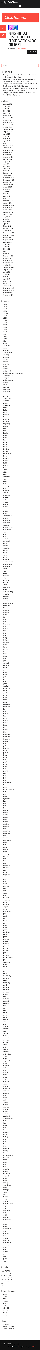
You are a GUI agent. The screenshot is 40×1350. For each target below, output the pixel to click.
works (5, 1247)
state (5, 1095)
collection (6, 523)
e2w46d (6, 1308)
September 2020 (8, 267)
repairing (6, 987)
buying (5, 465)
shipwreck (6, 1061)
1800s (5, 306)
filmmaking (7, 624)
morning (6, 854)
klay (4, 780)
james (5, 750)
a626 (5, 343)
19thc (5, 336)
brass (5, 447)
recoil (5, 980)
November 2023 (8, 180)
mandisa (6, 812)
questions (6, 962)
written (5, 1252)
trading (5, 1150)
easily (5, 571)
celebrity (6, 486)
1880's (5, 313)
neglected (6, 874)
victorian (6, 1196)
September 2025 (8, 129)
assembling (7, 391)
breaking (6, 449)
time (4, 1139)
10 (2, 1277)
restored (6, 1001)
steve (5, 1098)
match (5, 835)
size (4, 1068)
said (4, 1022)
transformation (8, 1155)
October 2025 (7, 127)
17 (2, 1279)
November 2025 (8, 125)
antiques (6, 378)
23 (11, 1279)
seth (4, 1047)
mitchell (5, 849)
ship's (5, 1058)
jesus (5, 755)
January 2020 (7, 286)
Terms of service (8, 1329)
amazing (6, 355)
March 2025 (7, 143)
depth (5, 557)
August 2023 (7, 187)
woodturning (7, 1242)
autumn (5, 403)
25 (3, 1281)
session (5, 1042)
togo (4, 1144)
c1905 (5, 472)
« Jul (2, 1285)
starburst (6, 1091)
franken (5, 649)
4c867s (5, 1301)
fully (4, 658)
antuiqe (5, 382)
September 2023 (8, 184)
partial (5, 920)
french (5, 654)
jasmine (6, 753)
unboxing (6, 1169)
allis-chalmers (8, 352)
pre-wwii (6, 950)
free (4, 651)
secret (5, 1035)
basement (6, 414)
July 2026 (6, 106)
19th (4, 334)
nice (4, 881)
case (5, 479)
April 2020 (6, 279)
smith (5, 1075)
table (5, 1121)
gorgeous (6, 688)
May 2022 (6, 221)
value (5, 1187)
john (4, 759)
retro (4, 1006)
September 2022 (8, 212)
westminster (7, 1229)
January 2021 (7, 258)
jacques (6, 748)
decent (5, 550)
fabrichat (6, 610)
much (5, 858)
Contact (5, 1324)
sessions (6, 1045)
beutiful (5, 433)
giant (5, 672)
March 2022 (7, 226)
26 (5, 1281)
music (5, 861)
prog (4, 960)
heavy (5, 700)
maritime (6, 824)
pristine (5, 953)
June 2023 (6, 191)
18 (3, 1279)
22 (9, 1279)
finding (5, 628)
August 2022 (7, 214)
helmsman (6, 704)
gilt (4, 679)
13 (6, 1277)
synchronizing (8, 1118)
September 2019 (8, 295)
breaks (5, 451)
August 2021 (7, 242)
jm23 (5, 757)
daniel (5, 543)
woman (5, 1238)
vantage (6, 1190)
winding (6, 1233)
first (4, 633)
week (5, 1222)
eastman (6, 575)
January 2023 (7, 203)
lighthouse (6, 799)
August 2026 (7, 104)
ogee (5, 893)
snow (5, 1077)
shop (5, 1063)
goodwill (6, 686)
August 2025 (7, 132)
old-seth (6, 897)
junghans (6, 762)
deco (5, 552)
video (5, 1199)
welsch (5, 1224)
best (4, 431)
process (6, 955)
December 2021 (8, 233)
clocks (5, 511)
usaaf (5, 1178)
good (5, 684)
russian (5, 1019)
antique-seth (7, 371)
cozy (4, 536)
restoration (6, 999)
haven (5, 697)
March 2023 (7, 198)
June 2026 (6, 109)
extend (5, 598)
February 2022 (8, 228)
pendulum (6, 932)
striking (5, 1104)
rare (4, 969)
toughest (6, 1148)
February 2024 (8, 173)
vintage (5, 1201)
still (4, 1100)
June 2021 (6, 247)
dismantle (6, 566)
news (5, 879)
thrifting (5, 1137)
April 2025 (6, 141)
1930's (5, 325)
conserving (7, 529)
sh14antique (7, 1054)
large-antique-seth (9, 789)
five (4, 635)
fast (4, 619)
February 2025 (8, 145)
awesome (6, 405)
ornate (5, 909)
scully (5, 1031)
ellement (6, 580)
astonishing (7, 394)
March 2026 (7, 115)
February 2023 (8, 201)
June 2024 (6, 164)
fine (4, 631)
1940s (5, 327)
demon (5, 555)
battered (6, 419)
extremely (6, 605)
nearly (5, 872)
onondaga (6, 900)
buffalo (5, 460)
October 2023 (7, 182)
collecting (6, 520)
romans (5, 1015)
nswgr (5, 888)
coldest (5, 518)
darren (5, 546)
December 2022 (8, 205)
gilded (5, 677)
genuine (6, 665)
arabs (5, 385)
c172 (5, 470)
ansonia (6, 364)
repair (5, 985)
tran (4, 1153)
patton (5, 927)
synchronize (7, 1116)
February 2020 (8, 283)
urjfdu (5, 1315)
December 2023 (8, 178)
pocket (5, 948)
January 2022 (7, 230)
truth (4, 1164)
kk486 (5, 773)
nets (4, 877)
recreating (6, 983)
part (4, 918)
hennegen (6, 707)
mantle (5, 817)
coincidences (7, 516)
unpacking (6, 1173)
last (4, 792)
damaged (6, 541)
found (5, 644)
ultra (4, 1167)
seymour (6, 1052)
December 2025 (8, 122)
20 (6, 1279)
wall (4, 1213)
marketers (6, 831)
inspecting (6, 739)
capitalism (6, 477)
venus (5, 1192)
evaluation (6, 587)
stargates (6, 1093)
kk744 (5, 776)
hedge (5, 702)
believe (5, 426)
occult (5, 891)
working (6, 1245)
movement (6, 856)
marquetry (6, 833)
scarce (5, 1026)
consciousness (8, 527)
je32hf (5, 1312)
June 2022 (6, 219)
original (5, 907)
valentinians (7, 1185)
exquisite (6, 596)
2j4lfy (5, 1306)
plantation (6, 943)
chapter (5, 493)
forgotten (6, 642)
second (5, 1033)
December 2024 (8, 150)
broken (5, 456)
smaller (5, 1072)
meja (5, 842)
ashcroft (6, 387)
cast (4, 483)
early (5, 569)
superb (5, 1114)
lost (4, 805)
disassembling (8, 562)
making (5, 810)
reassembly (7, 976)
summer (6, 1109)
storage (5, 1102)
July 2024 (6, 161)
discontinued (7, 564)
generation (6, 663)
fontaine (6, 640)
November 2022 (8, 207)
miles (5, 847)
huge (5, 725)
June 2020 (6, 274)
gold (4, 681)
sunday (5, 1111)
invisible (6, 741)
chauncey (6, 495)
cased (5, 481)
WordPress (33, 1347)
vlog (4, 1206)
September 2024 (8, 157)
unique (5, 1171)
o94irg (5, 1294)
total (4, 1146)
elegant (5, 578)
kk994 (5, 778)
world (5, 1249)
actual (5, 348)
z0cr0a (5, 1310)
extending (6, 601)
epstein (5, 582)
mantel (5, 815)
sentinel (6, 1038)
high (4, 711)
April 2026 (6, 113)
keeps (5, 764)
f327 (4, 608)
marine (5, 822)
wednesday (7, 1219)
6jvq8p (5, 1303)
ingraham (6, 736)
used (5, 1180)
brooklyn (6, 458)
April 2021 (6, 251)
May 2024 (6, 166)
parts (5, 923)
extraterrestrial (8, 603)
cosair (5, 534)
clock (5, 509)
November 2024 (8, 152)
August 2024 (7, 159)
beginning (6, 424)
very (4, 1194)
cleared (5, 506)
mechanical (7, 840)
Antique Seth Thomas (9, 2)
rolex (5, 1010)
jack (4, 746)
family (5, 617)
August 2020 (7, 270)
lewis (5, 796)
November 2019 (8, 290)
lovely (5, 808)
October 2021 (7, 237)
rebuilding (6, 978)
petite (5, 937)
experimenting (8, 592)
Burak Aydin (17, 1347)
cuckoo (5, 539)
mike (5, 845)
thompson (6, 1132)
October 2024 (7, 155)
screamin (6, 1029)
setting (5, 1049)
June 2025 (6, 136)
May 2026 (6, 111)
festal (5, 621)
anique (5, 362)
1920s (5, 322)
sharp (5, 1056)
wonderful (6, 1240)
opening (6, 904)
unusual (6, 1176)
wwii (4, 1254)
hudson (5, 723)
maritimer (6, 826)
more (5, 851)
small (5, 1070)
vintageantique (8, 1203)
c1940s (5, 474)
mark (5, 828)
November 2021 (8, 235)
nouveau (6, 886)
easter (5, 573)
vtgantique (6, 1210)
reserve (5, 994)
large (5, 787)
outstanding (7, 911)
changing (6, 490)
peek (5, 930)
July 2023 (6, 189)
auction (5, 396)
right (4, 1008)
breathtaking (7, 454)
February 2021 (8, 256)
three (5, 1134)
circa (5, 500)
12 (5, 1277)
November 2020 (8, 263)
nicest (5, 884)
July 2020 (6, 272)
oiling (5, 895)
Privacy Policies (8, 1326)
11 (3, 1277)
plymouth (6, 946)
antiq (5, 366)
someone (6, 1081)
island (5, 743)
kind (4, 769)
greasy (5, 690)
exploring (6, 594)
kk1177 (5, 771)
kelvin (5, 766)
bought (5, 442)
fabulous (6, 612)
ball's (5, 410)
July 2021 (6, 244)
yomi (5, 1261)
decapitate (6, 548)
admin (18, 48)
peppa (24, 48)
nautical (6, 868)
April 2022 (6, 224)
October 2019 (7, 293)
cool (4, 532)
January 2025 (7, 148)
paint (5, 916)
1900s (5, 318)
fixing (5, 638)
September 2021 (8, 240)
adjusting (6, 350)
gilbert (5, 674)
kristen (5, 785)
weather (6, 1217)
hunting (5, 730)
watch (5, 1215)
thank (5, 1125)
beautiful (6, 421)
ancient (5, 359)
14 (8, 1277)
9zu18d (5, 1299)
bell (4, 428)
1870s (5, 311)
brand (5, 444)
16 (11, 1277)
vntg (4, 1208)
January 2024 (7, 175)
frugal (5, 656)
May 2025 (6, 138)
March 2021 (7, 253)
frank (5, 647)
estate (5, 585)
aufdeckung (7, 398)
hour (4, 716)
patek (5, 925)
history (5, 713)
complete (6, 525)
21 (8, 1279)
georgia (5, 667)
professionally (8, 957)
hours (5, 718)
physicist (6, 939)
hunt (4, 727)
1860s (5, 309)
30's (4, 341)
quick (5, 964)
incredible (6, 734)
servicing (6, 1040)
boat (4, 440)
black (5, 435)
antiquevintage (8, 380)
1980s (5, 332)
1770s (5, 304)
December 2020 (8, 260)
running (5, 1017)
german (5, 670)
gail (4, 661)
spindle (5, 1086)
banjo (5, 412)
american (6, 357)
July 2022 (6, 217)
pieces (5, 941)
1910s (5, 320)
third (4, 1127)
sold (4, 1079)
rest (4, 996)
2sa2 (5, 339)
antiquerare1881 (8, 375)
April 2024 (6, 168)
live (4, 801)
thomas (5, 1130)
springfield (6, 1088)
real (4, 971)
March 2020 (7, 281)
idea (4, 732)
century (5, 488)
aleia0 (5, 1296)
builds (5, 463)
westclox (6, 1226)
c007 (5, 467)
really (5, 973)
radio (5, 966)
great (5, 693)
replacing (6, 989)
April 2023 (6, 196)
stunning (6, 1107)
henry (5, 709)
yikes (5, 1259)
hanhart (5, 695)
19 (5, 1279)
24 (2, 1281)
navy (5, 870)
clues (5, 513)
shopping (6, 1065)
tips (4, 1141)
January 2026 (7, 120)
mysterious (7, 865)
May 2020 (6, 276)
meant (5, 838)
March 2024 (7, 171)
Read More (32, 51)
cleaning (6, 504)
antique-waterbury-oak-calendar (13, 373)
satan (5, 1024)
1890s (5, 316)
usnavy (5, 1183)
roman (5, 1012)
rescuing (6, 992)
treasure (6, 1157)
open (5, 902)
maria (5, 819)
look (4, 803)
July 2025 (6, 134)
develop (6, 559)
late (4, 794)
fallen (5, 615)
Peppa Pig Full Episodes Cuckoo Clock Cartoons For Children (22, 39)
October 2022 (7, 210)
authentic (6, 401)
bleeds (5, 437)
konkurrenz (7, 782)
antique (5, 368)
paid (4, 914)
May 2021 (6, 249)
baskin (5, 417)
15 (9, 1277)
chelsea (6, 497)
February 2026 (8, 118)
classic (5, 502)
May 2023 (6, 194)
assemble (6, 389)
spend (5, 1084)
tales (5, 1123)
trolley (5, 1162)
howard (5, 720)
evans (5, 589)
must (5, 863)
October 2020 (7, 265)
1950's (5, 329)
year (4, 1256)
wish (4, 1236)
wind (5, 1231)
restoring (6, 1003)
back (5, 408)
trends (5, 1160)
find (4, 626)
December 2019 (8, 288)
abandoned (7, 345)
